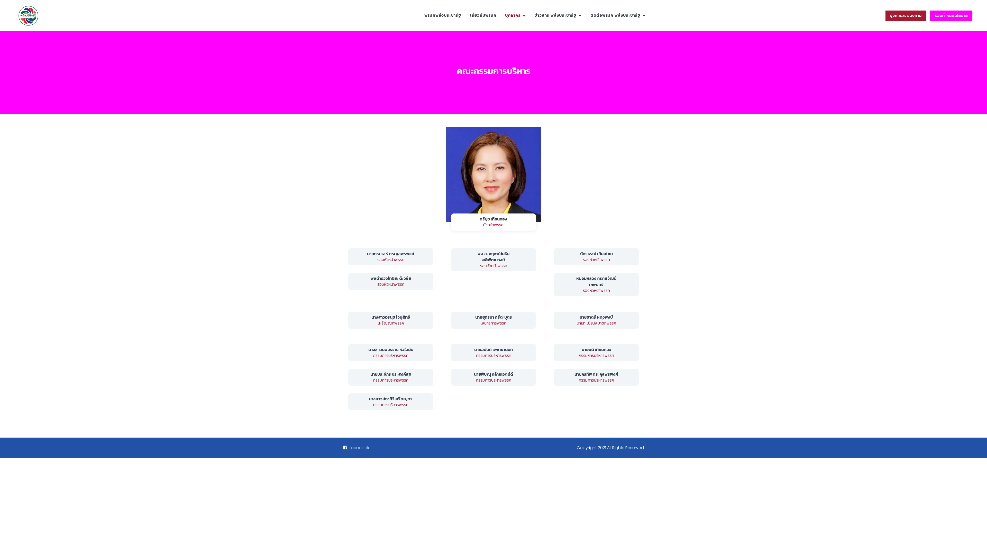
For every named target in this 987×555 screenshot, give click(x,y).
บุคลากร (513, 15)
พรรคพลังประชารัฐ (442, 15)
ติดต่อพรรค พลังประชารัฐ (615, 15)
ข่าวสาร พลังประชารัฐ (555, 15)
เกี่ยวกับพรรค (483, 15)
